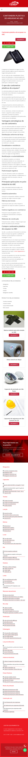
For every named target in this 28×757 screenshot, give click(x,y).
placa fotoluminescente (9, 623)
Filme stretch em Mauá (14, 360)
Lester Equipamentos (19, 251)
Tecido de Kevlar (7, 303)
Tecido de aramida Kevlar (10, 504)
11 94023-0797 (9, 46)
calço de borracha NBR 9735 (10, 620)
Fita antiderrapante (8, 636)
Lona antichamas (8, 581)
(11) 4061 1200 (9, 43)
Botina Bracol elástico (9, 527)
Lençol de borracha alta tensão (11, 653)
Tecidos (5, 288)
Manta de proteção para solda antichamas (13, 694)
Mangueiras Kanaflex (8, 292)
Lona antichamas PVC (9, 582)
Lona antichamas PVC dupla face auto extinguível (11, 586)
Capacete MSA (7, 493)
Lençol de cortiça (8, 513)
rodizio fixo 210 (7, 571)
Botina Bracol (7, 526)
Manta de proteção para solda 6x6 (12, 693)
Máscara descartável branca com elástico (13, 596)
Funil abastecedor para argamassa (12, 702)
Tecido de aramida (7, 301)
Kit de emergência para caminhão (12, 559)
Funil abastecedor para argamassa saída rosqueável (12, 709)
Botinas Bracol (7, 531)
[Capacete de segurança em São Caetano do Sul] (14, 407)
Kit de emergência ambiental (10, 551)
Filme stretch (6, 307)
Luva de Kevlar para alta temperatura (12, 543)
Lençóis (5, 290)
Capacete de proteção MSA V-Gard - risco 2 (14, 491)
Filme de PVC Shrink (8, 680)
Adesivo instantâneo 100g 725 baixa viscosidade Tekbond (13, 665)
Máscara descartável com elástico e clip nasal (14, 600)
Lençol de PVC (7, 518)
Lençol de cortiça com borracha (11, 515)
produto (16, 21)
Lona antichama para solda (10, 579)
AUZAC (14, 751)
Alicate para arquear (9, 609)
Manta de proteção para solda (11, 689)
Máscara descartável (9, 595)
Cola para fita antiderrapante (11, 633)
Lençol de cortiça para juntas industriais (13, 516)
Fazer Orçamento (12, 455)
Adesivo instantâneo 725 (9, 667)
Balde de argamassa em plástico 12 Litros (13, 612)
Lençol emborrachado (8, 305)
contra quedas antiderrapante (11, 634)
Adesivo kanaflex (8, 607)
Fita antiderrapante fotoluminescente (12, 638)
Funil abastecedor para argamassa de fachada (13, 705)
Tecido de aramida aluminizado (11, 502)
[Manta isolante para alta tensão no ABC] (14, 319)
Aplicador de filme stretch (10, 677)
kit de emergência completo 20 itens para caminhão (12, 555)
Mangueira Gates (8, 472)
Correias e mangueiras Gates (10, 470)
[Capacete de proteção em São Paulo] (14, 378)
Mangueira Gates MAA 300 (10, 475)
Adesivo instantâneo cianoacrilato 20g (13, 669)
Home (11, 21)
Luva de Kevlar (7, 542)
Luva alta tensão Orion (9, 540)
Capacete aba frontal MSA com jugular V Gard (13, 485)
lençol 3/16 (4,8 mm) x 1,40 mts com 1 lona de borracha (13, 647)
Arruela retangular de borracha (11, 611)
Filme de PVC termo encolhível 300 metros (13, 682)
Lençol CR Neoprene (8, 652)
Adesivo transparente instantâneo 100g (13, 661)
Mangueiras (5, 284)
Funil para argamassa (9, 711)
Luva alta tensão (8, 538)
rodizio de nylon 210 (8, 568)
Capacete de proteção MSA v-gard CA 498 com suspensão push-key (13, 488)
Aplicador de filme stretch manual (12, 678)
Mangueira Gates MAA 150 (10, 474)
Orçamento (20, 39)
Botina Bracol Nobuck (9, 529)
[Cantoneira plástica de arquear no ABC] (14, 56)
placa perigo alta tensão (9, 625)
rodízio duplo (7, 570)
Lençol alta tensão (8, 650)
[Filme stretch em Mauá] (14, 348)
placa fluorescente (8, 622)
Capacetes (5, 286)
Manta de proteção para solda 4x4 (12, 691)
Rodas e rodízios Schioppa (10, 566)
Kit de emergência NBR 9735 (10, 557)
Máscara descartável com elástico (12, 598)
